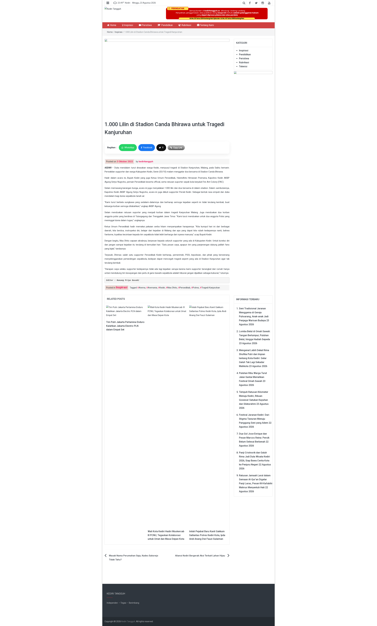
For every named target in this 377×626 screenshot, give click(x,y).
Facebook (147, 147)
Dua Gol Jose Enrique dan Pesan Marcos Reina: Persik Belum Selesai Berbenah (254, 437)
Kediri (162, 287)
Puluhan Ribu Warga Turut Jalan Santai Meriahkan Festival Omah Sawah (253, 377)
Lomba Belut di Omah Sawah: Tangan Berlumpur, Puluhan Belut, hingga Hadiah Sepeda (254, 335)
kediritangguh (146, 161)
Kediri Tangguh (128, 621)
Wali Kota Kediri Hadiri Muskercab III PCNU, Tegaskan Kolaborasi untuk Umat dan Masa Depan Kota (166, 535)
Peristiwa (146, 25)
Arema (142, 287)
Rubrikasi (186, 25)
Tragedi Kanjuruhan (210, 287)
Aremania (152, 287)
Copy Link (177, 147)
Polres (196, 287)
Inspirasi (128, 25)
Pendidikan (167, 25)
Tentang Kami (206, 25)
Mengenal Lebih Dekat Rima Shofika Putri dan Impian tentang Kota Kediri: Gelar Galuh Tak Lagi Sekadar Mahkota (254, 358)
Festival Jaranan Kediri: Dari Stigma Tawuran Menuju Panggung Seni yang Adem (254, 418)
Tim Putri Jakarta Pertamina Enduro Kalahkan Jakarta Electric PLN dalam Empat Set (125, 326)
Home (112, 25)
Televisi (243, 66)
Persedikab (185, 287)
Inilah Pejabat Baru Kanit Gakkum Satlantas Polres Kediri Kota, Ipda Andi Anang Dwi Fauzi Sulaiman (207, 535)
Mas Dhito (172, 287)
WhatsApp (129, 147)
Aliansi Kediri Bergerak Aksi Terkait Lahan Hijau (200, 555)
